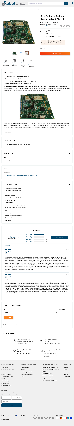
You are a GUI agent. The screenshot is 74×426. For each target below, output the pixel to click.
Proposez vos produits (47, 375)
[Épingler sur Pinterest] (64, 26)
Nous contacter (5, 383)
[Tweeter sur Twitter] (67, 26)
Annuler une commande (7, 376)
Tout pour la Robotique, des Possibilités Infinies (11, 421)
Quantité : (42, 48)
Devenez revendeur (47, 373)
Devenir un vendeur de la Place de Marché (50, 370)
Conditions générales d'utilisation (28, 372)
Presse (22, 376)
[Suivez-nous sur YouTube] (45, 418)
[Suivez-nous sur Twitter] (36, 418)
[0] (71, 4)
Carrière (23, 369)
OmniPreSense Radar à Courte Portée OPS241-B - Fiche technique (21, 175)
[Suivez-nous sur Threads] (53, 418)
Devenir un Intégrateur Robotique (50, 367)
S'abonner (11, 405)
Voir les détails (6, 65)
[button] (43, 26)
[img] (8, 249)
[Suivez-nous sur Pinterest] (42, 418)
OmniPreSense (44, 22)
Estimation (8, 317)
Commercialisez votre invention (49, 380)
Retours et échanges (6, 374)
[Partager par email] (69, 26)
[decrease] (47, 48)
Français (23, 415)
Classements (67, 376)
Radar (27, 9)
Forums (66, 367)
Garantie (3, 378)
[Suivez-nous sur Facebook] (34, 418)
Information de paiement (7, 381)
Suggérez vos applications (48, 378)
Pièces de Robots (14, 9)
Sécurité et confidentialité (27, 374)
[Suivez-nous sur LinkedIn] (50, 418)
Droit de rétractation (6, 385)
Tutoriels (66, 374)
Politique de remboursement (10, 324)
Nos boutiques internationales (7, 415)
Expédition (3, 372)
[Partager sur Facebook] (61, 26)
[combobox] (46, 3)
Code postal (62, 309)
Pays (5, 309)
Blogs (65, 369)
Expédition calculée (50, 36)
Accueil (3, 9)
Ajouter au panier (55, 53)
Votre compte (4, 367)
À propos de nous (25, 367)
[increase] (56, 48)
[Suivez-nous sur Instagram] (39, 418)
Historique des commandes (7, 369)
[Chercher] (66, 3)
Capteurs (22, 9)
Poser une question (23, 66)
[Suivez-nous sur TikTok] (47, 418)
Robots (7, 9)
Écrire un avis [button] (59, 237)
